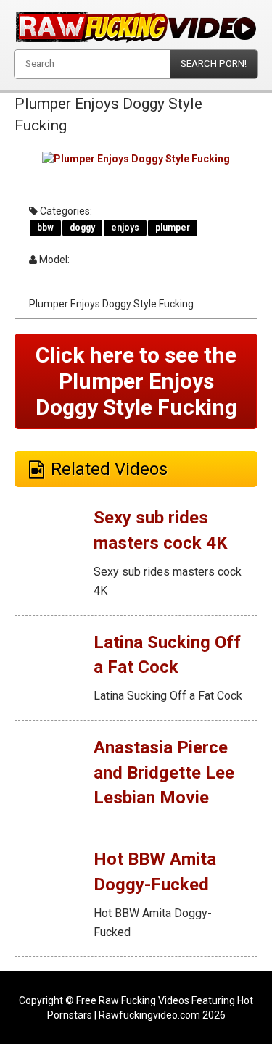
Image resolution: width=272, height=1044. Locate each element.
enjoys (125, 228)
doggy (82, 228)
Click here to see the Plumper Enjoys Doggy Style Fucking (136, 381)
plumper (172, 228)
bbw (45, 228)
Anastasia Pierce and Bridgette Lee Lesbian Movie (164, 772)
